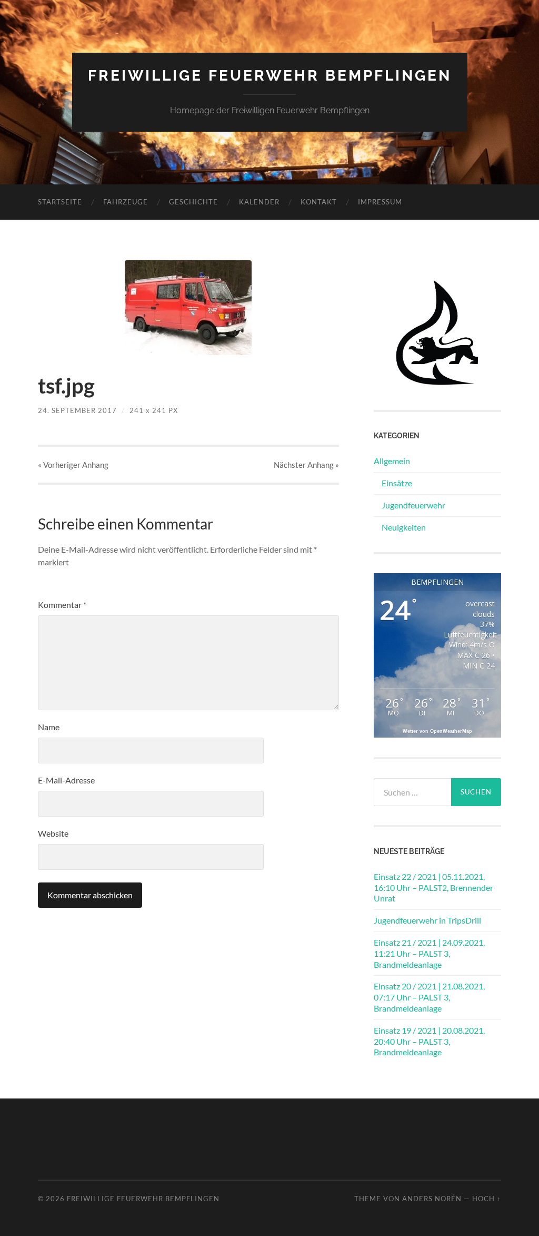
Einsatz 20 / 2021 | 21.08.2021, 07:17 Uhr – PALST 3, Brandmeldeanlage (429, 997)
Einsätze (397, 483)
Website (53, 833)
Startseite (60, 202)
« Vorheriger (73, 464)
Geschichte (193, 202)
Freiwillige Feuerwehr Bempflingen (270, 75)
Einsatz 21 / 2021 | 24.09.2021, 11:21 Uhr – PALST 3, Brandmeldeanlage (429, 953)
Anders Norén (432, 1198)
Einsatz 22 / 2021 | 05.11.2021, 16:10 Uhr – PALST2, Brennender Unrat (433, 887)
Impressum (380, 202)
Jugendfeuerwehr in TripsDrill (427, 920)
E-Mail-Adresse (66, 780)
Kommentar (62, 605)
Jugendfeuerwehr (413, 505)
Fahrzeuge (125, 202)
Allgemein (392, 461)
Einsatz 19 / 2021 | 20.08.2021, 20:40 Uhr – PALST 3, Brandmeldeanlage (429, 1041)
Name (48, 727)
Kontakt (319, 202)
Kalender (259, 202)
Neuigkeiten (404, 527)
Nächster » (306, 464)
